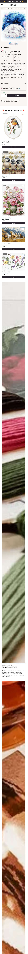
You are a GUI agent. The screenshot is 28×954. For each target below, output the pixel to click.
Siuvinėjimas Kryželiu (6, 141)
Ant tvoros (4, 176)
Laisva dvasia (5, 245)
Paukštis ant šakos (6, 142)
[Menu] (3, 5)
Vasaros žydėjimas (6, 273)
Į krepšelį (16, 95)
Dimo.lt (2, 8)
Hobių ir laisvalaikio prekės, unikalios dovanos (14, 8)
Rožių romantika (5, 219)
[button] (25, 5)
